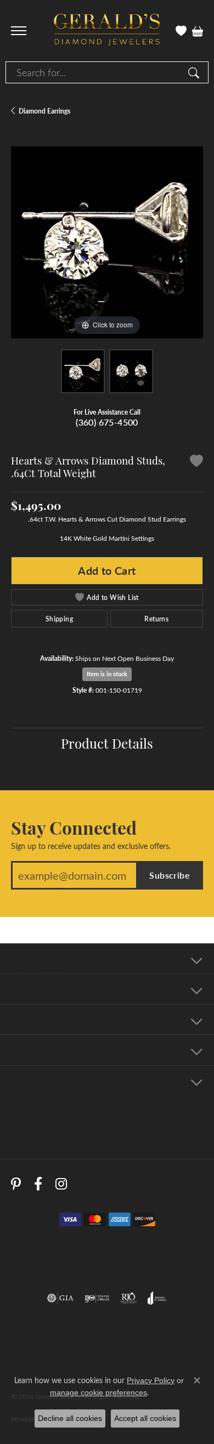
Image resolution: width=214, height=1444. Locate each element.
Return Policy (40, 1360)
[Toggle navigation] (18, 30)
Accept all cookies (145, 1418)
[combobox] (94, 72)
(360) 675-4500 (107, 422)
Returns (156, 618)
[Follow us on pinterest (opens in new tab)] (16, 1184)
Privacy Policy (97, 1360)
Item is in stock (107, 674)
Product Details (107, 742)
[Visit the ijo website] (97, 1298)
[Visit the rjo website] (128, 1298)
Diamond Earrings (44, 110)
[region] (107, 242)
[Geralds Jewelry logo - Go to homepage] (107, 31)
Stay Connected (74, 827)
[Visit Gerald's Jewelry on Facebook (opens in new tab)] (38, 1184)
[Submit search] (195, 72)
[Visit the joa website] (157, 1298)
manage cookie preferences (98, 1392)
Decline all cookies (70, 1418)
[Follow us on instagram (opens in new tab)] (61, 1184)
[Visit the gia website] (60, 1298)
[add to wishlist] (196, 462)
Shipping (59, 618)
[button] (181, 31)
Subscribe (169, 875)
